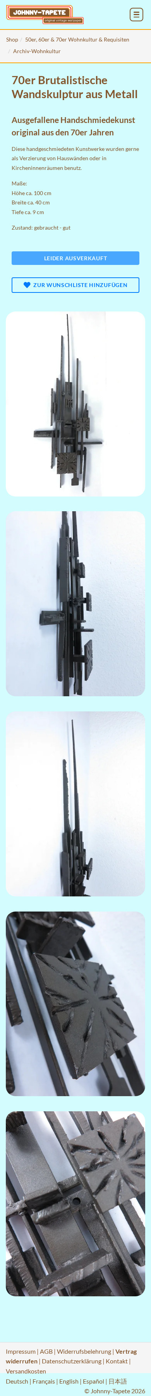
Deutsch (17, 1381)
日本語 (117, 1381)
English (69, 1381)
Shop (12, 39)
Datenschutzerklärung (71, 1361)
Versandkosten (26, 1371)
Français (44, 1381)
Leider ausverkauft (75, 258)
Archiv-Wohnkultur (37, 51)
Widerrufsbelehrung (84, 1351)
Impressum (21, 1351)
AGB (46, 1351)
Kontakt (117, 1361)
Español (93, 1381)
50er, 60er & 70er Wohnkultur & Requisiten (77, 39)
